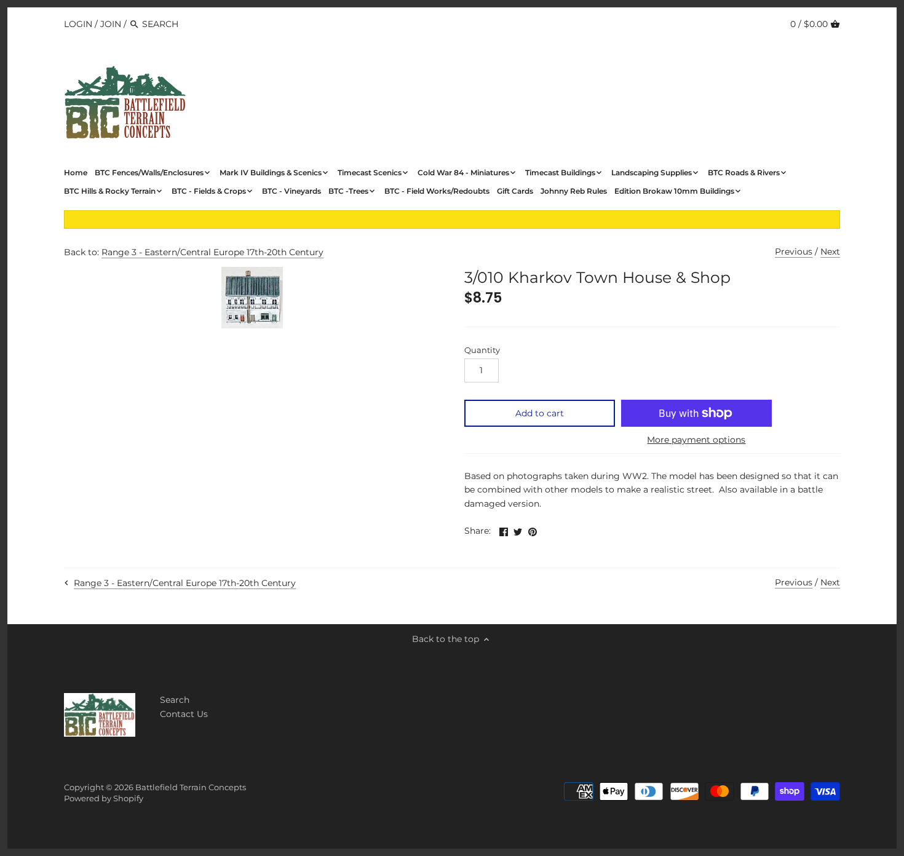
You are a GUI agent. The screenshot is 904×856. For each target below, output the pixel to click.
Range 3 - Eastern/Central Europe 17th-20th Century (212, 252)
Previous (793, 251)
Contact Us (184, 713)
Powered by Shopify (103, 798)
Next (830, 251)
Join (110, 24)
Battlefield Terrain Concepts (190, 787)
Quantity (482, 350)
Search (174, 699)
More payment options (696, 440)
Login (78, 24)
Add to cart (539, 413)
